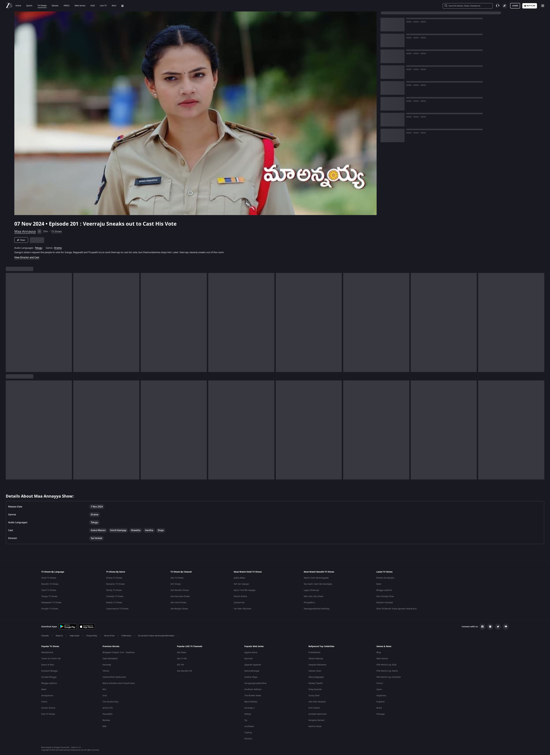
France (379, 683)
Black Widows (250, 701)
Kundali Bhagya (49, 677)
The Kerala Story (110, 701)
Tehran (106, 670)
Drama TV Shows (114, 577)
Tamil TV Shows (48, 590)
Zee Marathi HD (184, 670)
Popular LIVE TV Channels (189, 646)
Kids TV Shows (48, 714)
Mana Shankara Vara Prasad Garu (119, 683)
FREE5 (66, 6)
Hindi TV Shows (48, 577)
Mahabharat (47, 652)
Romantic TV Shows (115, 584)
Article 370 (108, 707)
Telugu (38, 248)
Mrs (104, 689)
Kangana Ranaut (316, 720)
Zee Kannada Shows (180, 596)
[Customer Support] (498, 5)
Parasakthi (108, 714)
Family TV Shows (114, 590)
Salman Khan (314, 670)
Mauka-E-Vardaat (384, 602)
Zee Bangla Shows (179, 608)
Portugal (380, 714)
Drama (58, 248)
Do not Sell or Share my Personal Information (156, 635)
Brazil (379, 707)
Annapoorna (47, 695)
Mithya (247, 714)
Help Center (74, 635)
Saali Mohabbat (110, 658)
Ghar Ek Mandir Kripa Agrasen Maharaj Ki (396, 608)
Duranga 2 (249, 707)
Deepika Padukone (317, 664)
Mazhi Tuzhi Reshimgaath (316, 577)
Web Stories (382, 658)
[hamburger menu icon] (542, 5)
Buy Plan (531, 5)
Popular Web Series (254, 646)
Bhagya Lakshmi (384, 590)
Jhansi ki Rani (47, 664)
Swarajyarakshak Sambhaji (316, 608)
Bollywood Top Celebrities (321, 646)
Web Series (80, 6)
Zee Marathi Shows (180, 590)
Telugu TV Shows (49, 596)
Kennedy (107, 664)
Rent (114, 6)
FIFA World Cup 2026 (386, 664)
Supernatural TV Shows (117, 608)
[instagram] (490, 627)
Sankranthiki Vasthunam (114, 677)
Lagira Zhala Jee (311, 590)
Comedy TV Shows (114, 596)
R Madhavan (314, 652)
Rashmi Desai (315, 726)
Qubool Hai (239, 602)
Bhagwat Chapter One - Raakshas (119, 652)
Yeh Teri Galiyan (241, 584)
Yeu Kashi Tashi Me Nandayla (318, 584)
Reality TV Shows (114, 602)
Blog (378, 652)
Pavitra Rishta (240, 596)
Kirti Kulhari (314, 707)
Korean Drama (48, 707)
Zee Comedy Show (385, 596)
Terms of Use (109, 635)
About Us (59, 635)
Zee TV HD (182, 658)
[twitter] (498, 627)
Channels (45, 635)
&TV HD (180, 664)
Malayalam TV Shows (51, 602)
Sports (29, 6)
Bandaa (106, 720)
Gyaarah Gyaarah (252, 664)
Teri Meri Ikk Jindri (242, 608)
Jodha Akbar (239, 577)
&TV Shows (176, 584)
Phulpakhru (309, 602)
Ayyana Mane (250, 652)
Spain (379, 689)
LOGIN (515, 5)
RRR (104, 726)
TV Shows (42, 6)
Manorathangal (251, 670)
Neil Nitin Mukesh (317, 701)
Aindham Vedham (253, 689)
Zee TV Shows (177, 577)
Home (18, 6)
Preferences (126, 635)
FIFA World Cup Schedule (388, 677)
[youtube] (506, 627)
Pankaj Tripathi (315, 683)
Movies (55, 6)
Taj (245, 720)
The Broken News (252, 695)
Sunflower (249, 726)
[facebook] (482, 627)
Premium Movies (111, 646)
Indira (44, 701)
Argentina (381, 695)
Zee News (181, 652)
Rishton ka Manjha (385, 577)
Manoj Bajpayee (316, 677)
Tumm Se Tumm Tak (51, 658)
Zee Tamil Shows (178, 602)
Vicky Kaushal (315, 689)
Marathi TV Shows (50, 584)
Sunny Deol (313, 695)
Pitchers (248, 738)
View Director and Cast (26, 257)
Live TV (103, 6)
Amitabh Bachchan (317, 714)
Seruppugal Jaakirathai (255, 683)
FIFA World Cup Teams (387, 670)
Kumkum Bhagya (49, 670)
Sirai (105, 695)
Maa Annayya (25, 231)
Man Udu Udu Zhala (313, 596)
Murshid (248, 658)
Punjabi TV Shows (49, 608)
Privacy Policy (91, 635)
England (380, 701)
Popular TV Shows (50, 646)
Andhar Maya (250, 677)
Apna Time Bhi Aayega (244, 590)
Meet (378, 584)
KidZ (92, 6)
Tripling (248, 732)
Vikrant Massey (315, 658)
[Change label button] (504, 6)
